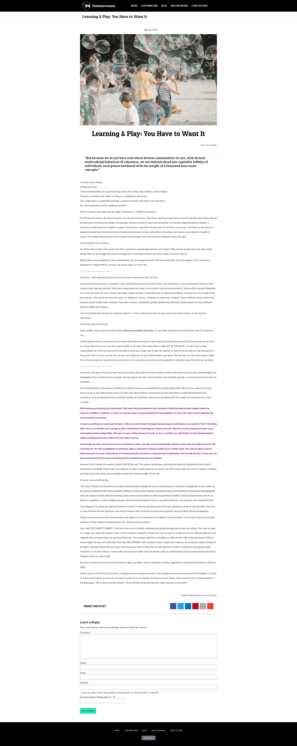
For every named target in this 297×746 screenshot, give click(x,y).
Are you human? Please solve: (95, 697)
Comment (85, 633)
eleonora (201, 595)
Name (83, 663)
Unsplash (212, 595)
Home (134, 5)
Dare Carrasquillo (208, 145)
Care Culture (199, 5)
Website (84, 683)
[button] (212, 5)
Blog (164, 5)
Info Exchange (179, 5)
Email (83, 673)
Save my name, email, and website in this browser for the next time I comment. (120, 693)
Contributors (149, 5)
